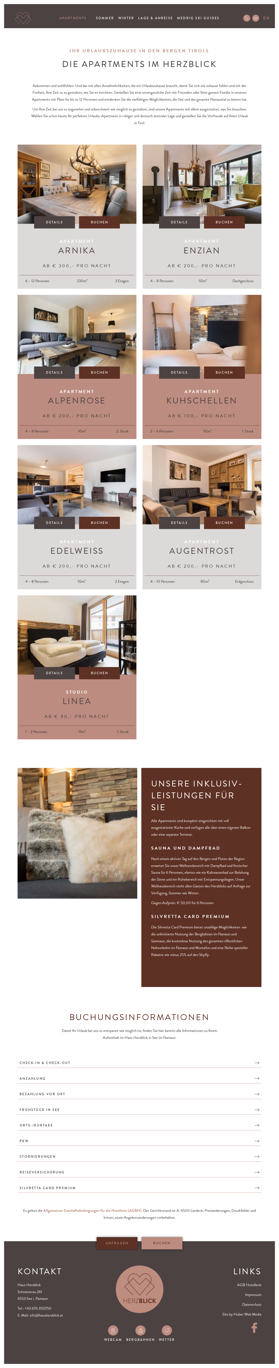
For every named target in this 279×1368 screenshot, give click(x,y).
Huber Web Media (247, 1314)
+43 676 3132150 (38, 1308)
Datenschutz (251, 1304)
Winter (126, 18)
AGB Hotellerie (249, 1285)
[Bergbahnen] (140, 1330)
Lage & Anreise (155, 18)
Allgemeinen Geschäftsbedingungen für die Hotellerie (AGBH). (92, 1210)
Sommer (105, 18)
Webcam (113, 1339)
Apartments (73, 18)
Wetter (167, 1339)
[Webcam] (113, 1330)
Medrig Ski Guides (198, 18)
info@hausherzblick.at (46, 1315)
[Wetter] (167, 1330)
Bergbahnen (140, 1339)
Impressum (253, 1295)
